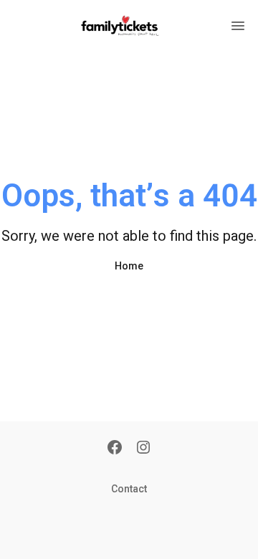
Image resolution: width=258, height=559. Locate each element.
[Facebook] (114, 449)
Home (129, 266)
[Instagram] (143, 449)
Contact (129, 488)
